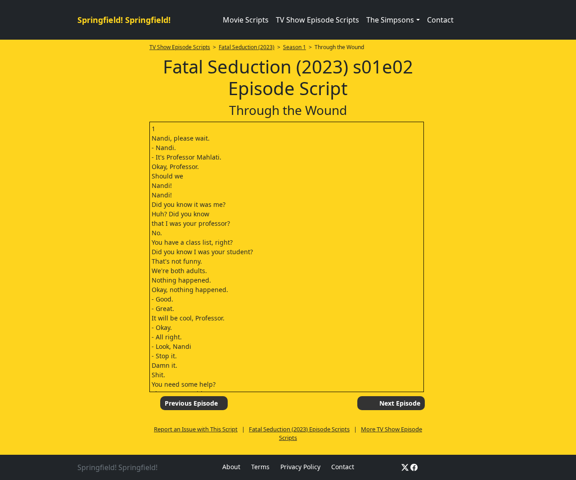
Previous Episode (191, 403)
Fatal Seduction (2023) (246, 47)
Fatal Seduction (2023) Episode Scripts (299, 429)
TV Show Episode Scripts (317, 20)
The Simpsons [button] (390, 20)
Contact (440, 20)
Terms (260, 466)
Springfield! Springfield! (124, 19)
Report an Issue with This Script (196, 429)
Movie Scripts (246, 20)
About (231, 466)
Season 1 (294, 47)
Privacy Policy (300, 466)
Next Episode (399, 403)
